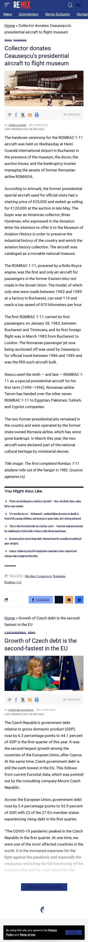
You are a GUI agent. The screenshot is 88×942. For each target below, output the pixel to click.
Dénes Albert (17, 125)
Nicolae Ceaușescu (38, 576)
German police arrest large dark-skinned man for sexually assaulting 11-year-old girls (43, 541)
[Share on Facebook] (16, 114)
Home (10, 25)
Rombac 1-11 (13, 582)
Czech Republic (15, 632)
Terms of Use (27, 934)
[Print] (37, 114)
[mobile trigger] (8, 4)
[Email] (30, 114)
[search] (70, 4)
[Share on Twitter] (23, 114)
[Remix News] (21, 4)
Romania (20, 40)
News (8, 40)
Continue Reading (44, 887)
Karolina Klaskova (21, 709)
